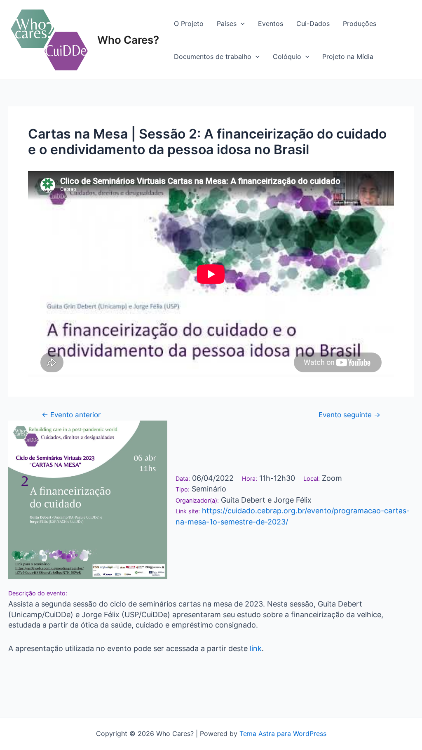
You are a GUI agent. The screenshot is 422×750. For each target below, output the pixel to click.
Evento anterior (71, 414)
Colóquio (287, 56)
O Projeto (189, 23)
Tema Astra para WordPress (282, 733)
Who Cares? (128, 39)
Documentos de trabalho (212, 56)
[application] (241, 23)
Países (227, 23)
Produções (359, 23)
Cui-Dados (313, 23)
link (255, 648)
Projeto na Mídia (347, 56)
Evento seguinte (349, 414)
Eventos (270, 23)
